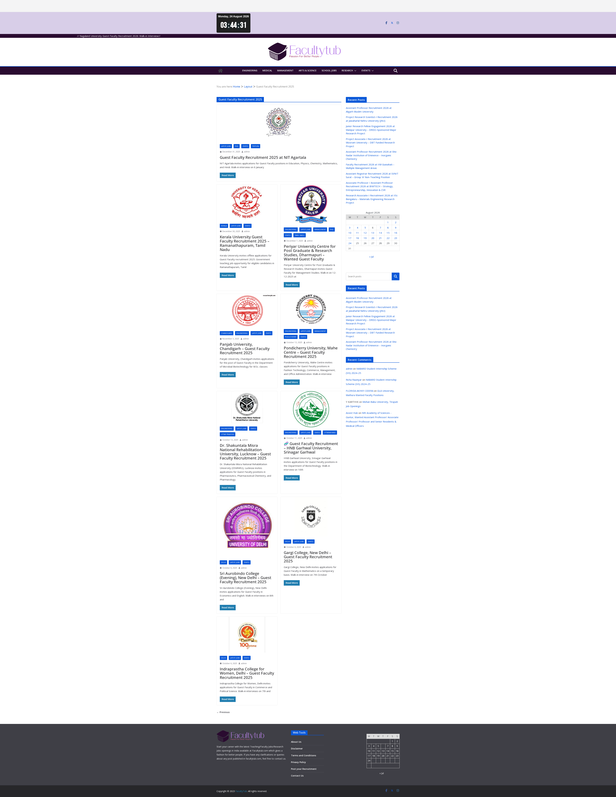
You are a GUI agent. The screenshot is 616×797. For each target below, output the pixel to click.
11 (357, 232)
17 (349, 238)
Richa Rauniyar (354, 379)
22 (388, 238)
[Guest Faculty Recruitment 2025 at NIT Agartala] (279, 123)
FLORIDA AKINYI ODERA (359, 390)
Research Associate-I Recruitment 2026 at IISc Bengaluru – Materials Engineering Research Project (372, 199)
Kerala (224, 226)
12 (365, 232)
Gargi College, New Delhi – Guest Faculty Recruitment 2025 (308, 557)
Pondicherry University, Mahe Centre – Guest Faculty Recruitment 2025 (311, 352)
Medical (267, 70)
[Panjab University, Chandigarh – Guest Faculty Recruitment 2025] (247, 311)
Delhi (223, 562)
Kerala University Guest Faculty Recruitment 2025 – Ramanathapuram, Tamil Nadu (244, 243)
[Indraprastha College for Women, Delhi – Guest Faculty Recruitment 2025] (247, 635)
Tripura (255, 146)
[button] (354, 70)
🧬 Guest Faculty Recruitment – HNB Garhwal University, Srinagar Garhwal (311, 448)
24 (349, 243)
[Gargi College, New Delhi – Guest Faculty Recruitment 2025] (311, 516)
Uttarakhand (330, 432)
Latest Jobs (226, 146)
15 (388, 232)
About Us (296, 741)
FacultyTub (241, 791)
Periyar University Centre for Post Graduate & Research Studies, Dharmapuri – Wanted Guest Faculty (310, 253)
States (245, 146)
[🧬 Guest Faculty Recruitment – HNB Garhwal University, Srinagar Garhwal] (311, 409)
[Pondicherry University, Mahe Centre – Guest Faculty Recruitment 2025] (311, 310)
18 (357, 238)
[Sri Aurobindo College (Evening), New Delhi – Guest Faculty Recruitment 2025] (247, 527)
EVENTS (366, 70)
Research (347, 70)
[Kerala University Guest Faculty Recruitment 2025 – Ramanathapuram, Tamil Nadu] (247, 202)
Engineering (249, 70)
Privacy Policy (298, 762)
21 (380, 238)
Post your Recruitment (304, 768)
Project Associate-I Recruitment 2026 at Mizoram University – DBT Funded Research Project (370, 142)
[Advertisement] (96, 6)
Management (285, 70)
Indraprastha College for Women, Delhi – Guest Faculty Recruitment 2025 (247, 673)
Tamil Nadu (299, 235)
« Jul (371, 256)
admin (247, 151)
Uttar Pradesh (227, 434)
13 (372, 232)
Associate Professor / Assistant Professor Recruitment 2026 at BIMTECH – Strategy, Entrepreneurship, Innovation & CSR (369, 186)
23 (395, 238)
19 (365, 238)
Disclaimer (297, 748)
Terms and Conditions (303, 755)
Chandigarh (226, 333)
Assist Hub (352, 412)
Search (395, 276)
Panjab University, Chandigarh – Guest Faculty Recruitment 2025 (245, 348)
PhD (236, 146)
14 (380, 232)
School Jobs (329, 70)
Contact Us (297, 775)
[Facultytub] (220, 71)
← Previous (223, 712)
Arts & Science (308, 70)
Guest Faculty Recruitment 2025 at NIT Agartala (263, 157)
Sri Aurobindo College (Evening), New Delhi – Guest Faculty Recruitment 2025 (245, 577)
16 (395, 232)
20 (372, 238)
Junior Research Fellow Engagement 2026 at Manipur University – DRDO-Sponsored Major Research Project (371, 130)
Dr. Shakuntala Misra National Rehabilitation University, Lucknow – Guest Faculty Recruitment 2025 (245, 452)
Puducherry (290, 337)
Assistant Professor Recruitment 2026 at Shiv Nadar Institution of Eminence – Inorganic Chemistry (371, 155)
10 (349, 232)
